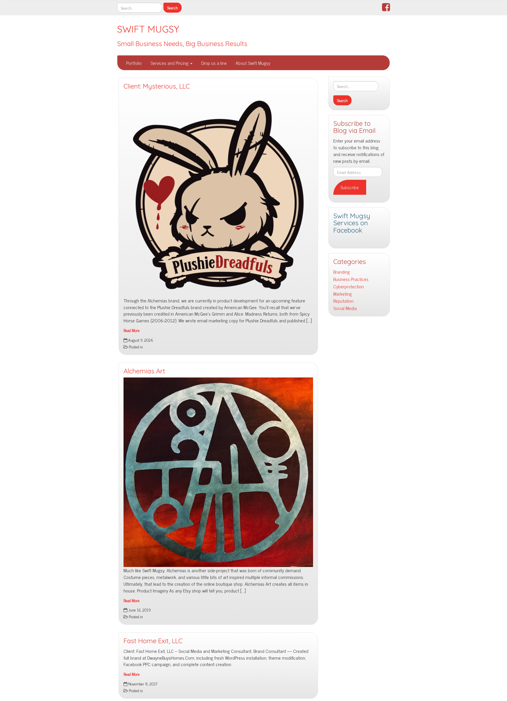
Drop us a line (214, 63)
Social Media (345, 308)
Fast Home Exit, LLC (153, 641)
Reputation (343, 300)
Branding (341, 271)
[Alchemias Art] (218, 472)
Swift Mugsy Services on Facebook (351, 223)
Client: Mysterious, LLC (157, 86)
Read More (132, 330)
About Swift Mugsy (253, 63)
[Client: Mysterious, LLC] (218, 195)
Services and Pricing (170, 63)
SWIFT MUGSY (148, 29)
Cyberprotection (348, 286)
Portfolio (134, 63)
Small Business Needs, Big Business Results (182, 44)
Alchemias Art (144, 371)
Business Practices (351, 279)
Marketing (342, 293)
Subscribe (349, 187)
